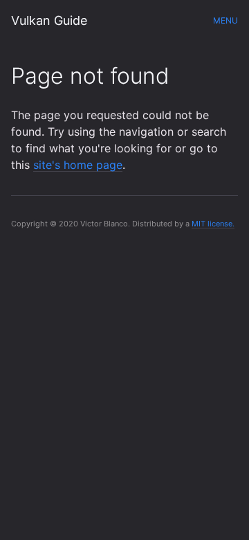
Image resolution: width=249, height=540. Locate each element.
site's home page (77, 165)
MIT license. (213, 223)
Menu (225, 20)
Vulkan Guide (49, 20)
